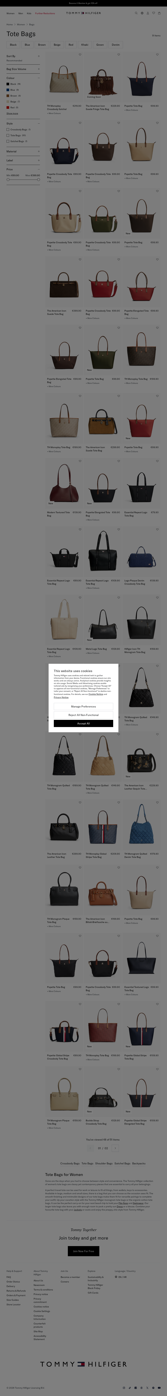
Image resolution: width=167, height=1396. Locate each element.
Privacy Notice (61, 697)
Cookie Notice (96, 694)
